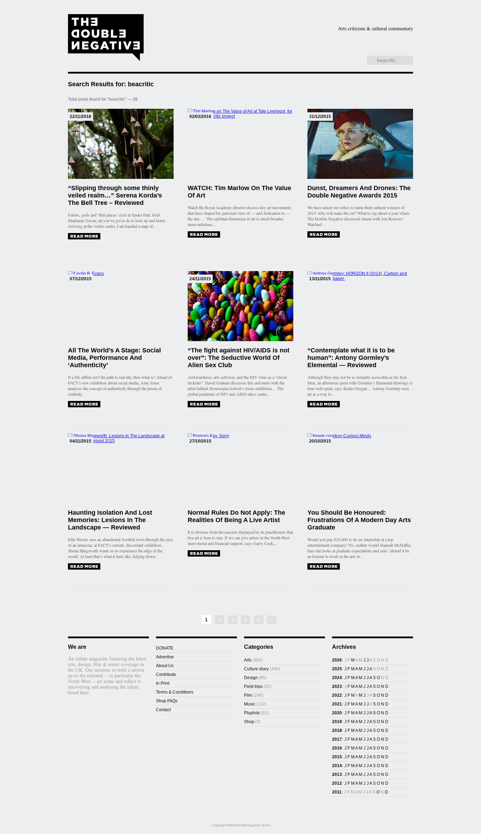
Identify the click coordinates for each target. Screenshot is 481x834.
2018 (337, 730)
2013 (337, 774)
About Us (165, 665)
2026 (337, 660)
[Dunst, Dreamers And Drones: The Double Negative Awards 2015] (323, 234)
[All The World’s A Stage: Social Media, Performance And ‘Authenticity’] (84, 404)
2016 (337, 748)
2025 (337, 668)
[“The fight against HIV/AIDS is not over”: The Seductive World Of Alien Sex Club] (204, 404)
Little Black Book (377, 50)
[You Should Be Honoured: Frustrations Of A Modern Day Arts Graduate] (323, 566)
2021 (337, 704)
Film (357, 40)
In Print (162, 683)
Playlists (241, 50)
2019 (337, 721)
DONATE (164, 648)
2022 (337, 695)
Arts (276, 40)
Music (393, 40)
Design (317, 40)
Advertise (165, 656)
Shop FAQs (166, 700)
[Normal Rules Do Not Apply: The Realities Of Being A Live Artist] (204, 553)
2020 (337, 712)
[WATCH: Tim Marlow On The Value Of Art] (204, 234)
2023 (337, 686)
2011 (337, 792)
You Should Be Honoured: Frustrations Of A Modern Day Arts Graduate (359, 520)
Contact (163, 709)
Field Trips (201, 50)
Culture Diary (290, 50)
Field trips (253, 686)
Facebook (342, 60)
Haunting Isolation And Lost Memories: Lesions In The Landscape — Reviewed (110, 520)
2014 (337, 765)
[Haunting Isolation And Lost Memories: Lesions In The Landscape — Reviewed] (84, 566)
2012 (337, 783)
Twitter (349, 60)
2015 (337, 756)
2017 (337, 739)
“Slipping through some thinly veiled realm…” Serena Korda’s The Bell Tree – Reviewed (115, 195)
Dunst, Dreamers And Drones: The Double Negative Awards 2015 (359, 191)
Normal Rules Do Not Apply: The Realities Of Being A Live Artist (236, 516)
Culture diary (256, 668)
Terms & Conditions (174, 692)
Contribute (166, 674)
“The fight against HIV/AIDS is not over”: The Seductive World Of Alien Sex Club (238, 358)
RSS (357, 60)
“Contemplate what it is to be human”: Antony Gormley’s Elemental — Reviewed (351, 358)
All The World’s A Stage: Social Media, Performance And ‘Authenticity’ (114, 358)
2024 (337, 677)
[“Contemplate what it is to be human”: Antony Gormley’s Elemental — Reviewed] (323, 404)
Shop (329, 50)
